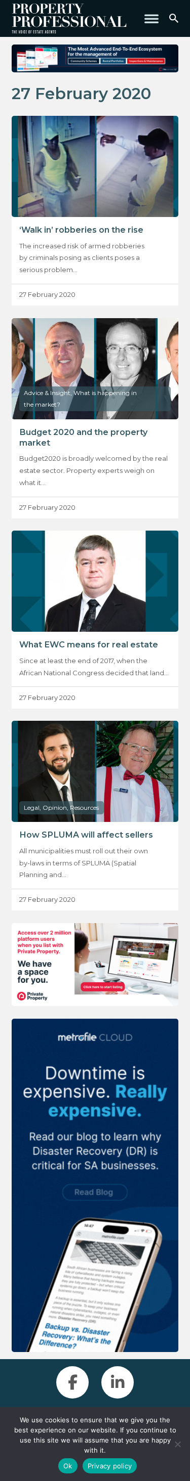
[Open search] (173, 19)
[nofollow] (95, 965)
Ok (67, 1466)
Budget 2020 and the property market (83, 437)
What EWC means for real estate (88, 644)
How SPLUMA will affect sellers (86, 835)
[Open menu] (151, 19)
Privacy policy (110, 1466)
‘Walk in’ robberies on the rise (81, 230)
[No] (177, 1444)
